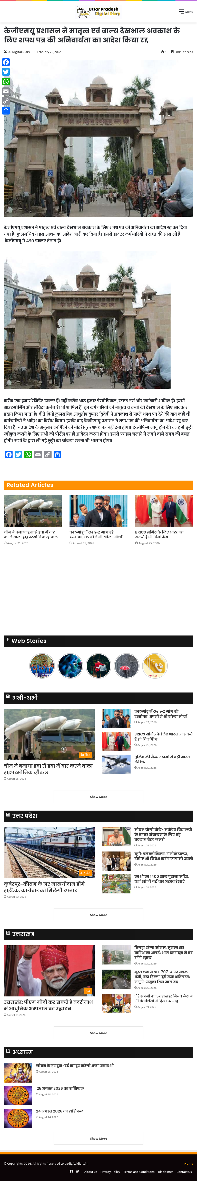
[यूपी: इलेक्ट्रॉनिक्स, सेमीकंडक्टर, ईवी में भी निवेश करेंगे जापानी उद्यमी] (116, 861)
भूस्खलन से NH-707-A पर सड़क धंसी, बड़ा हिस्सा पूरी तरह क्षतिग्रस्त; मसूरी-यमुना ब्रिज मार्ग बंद (162, 976)
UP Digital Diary (19, 51)
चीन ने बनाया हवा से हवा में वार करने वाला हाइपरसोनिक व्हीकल (31, 535)
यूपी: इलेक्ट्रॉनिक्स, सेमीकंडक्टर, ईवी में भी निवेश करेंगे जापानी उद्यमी (163, 856)
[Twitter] (6, 72)
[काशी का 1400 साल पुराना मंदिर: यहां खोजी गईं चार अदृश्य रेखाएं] (116, 883)
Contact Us (184, 1172)
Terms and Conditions (139, 1172)
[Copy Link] (6, 101)
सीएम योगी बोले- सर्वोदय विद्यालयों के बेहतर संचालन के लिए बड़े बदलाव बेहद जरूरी (163, 834)
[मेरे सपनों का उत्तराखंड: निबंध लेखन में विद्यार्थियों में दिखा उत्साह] (116, 1003)
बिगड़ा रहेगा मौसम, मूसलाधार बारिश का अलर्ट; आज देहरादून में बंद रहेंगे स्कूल (163, 952)
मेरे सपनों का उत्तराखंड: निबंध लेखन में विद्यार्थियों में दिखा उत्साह (163, 999)
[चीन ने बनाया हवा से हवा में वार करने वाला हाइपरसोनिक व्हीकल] (33, 511)
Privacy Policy (110, 1172)
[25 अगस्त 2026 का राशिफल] (18, 1095)
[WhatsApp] (6, 81)
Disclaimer (165, 1172)
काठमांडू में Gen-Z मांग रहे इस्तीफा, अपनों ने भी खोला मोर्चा (96, 535)
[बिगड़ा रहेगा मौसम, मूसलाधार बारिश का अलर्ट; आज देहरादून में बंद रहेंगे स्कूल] (116, 954)
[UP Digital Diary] (98, 11)
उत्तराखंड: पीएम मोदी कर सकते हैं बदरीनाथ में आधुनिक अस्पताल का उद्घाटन (48, 1005)
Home (188, 1163)
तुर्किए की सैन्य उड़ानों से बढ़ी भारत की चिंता (162, 759)
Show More (98, 797)
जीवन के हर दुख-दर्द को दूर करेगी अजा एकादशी (75, 1065)
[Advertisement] (98, 592)
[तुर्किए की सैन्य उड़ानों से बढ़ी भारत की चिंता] (116, 764)
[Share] (6, 111)
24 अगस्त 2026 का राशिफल (59, 1111)
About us (90, 1172)
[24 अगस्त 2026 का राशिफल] (18, 1118)
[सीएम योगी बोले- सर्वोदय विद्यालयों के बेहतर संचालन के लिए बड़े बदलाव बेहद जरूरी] (116, 836)
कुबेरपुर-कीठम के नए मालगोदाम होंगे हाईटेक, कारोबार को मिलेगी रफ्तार (44, 887)
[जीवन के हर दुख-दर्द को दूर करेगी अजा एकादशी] (18, 1073)
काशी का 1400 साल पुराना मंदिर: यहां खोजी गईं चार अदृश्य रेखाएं (161, 879)
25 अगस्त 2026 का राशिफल (60, 1088)
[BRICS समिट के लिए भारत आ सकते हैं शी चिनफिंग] (164, 511)
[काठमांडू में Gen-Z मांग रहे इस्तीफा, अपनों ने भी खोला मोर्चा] (98, 511)
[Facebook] (6, 62)
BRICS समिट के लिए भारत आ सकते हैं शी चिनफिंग (159, 535)
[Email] (6, 91)
